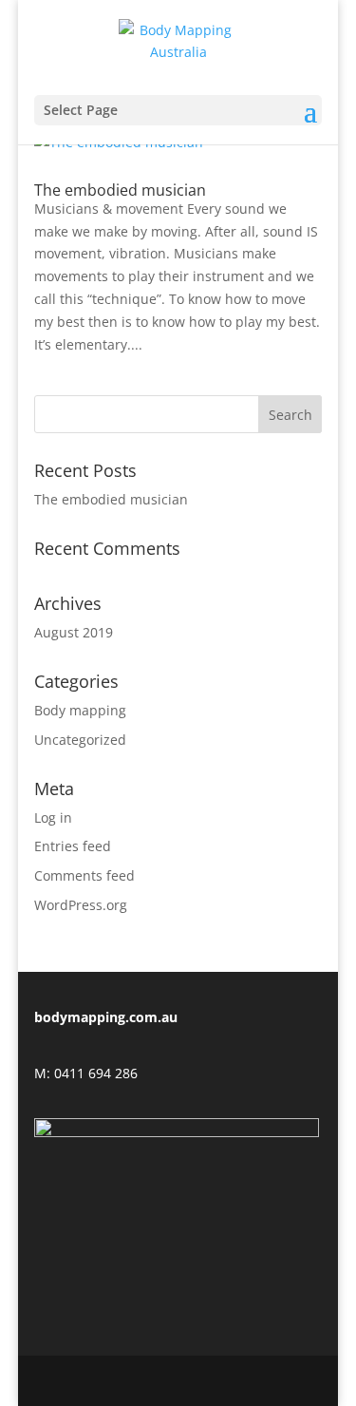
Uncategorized (80, 740)
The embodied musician (120, 190)
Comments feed (84, 875)
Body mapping (80, 710)
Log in (53, 817)
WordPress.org (80, 905)
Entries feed (72, 846)
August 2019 (73, 632)
